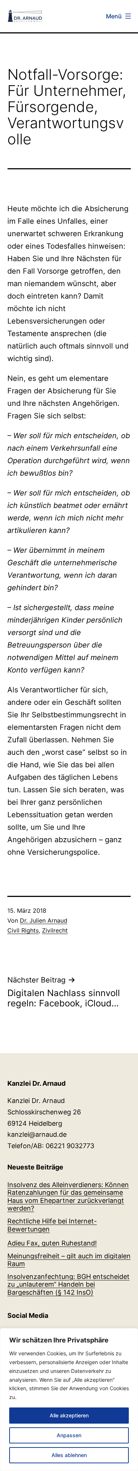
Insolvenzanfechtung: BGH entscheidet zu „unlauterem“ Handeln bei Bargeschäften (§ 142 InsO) (68, 1284)
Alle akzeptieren (69, 1415)
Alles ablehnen (69, 1455)
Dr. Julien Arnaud (43, 920)
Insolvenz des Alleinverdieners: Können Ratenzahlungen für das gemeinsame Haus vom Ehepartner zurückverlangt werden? (68, 1196)
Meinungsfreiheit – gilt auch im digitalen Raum (69, 1260)
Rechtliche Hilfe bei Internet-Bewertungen (52, 1225)
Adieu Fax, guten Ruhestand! (52, 1243)
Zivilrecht (55, 930)
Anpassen (69, 1435)
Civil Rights (23, 930)
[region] (69, 1399)
